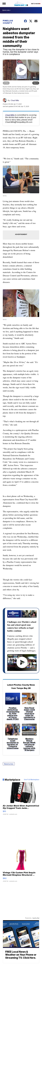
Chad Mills (15, 100)
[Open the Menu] (4, 3)
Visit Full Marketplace (31, 779)
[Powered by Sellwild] (35, 918)
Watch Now (35, 3)
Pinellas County (8, 21)
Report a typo (8, 764)
